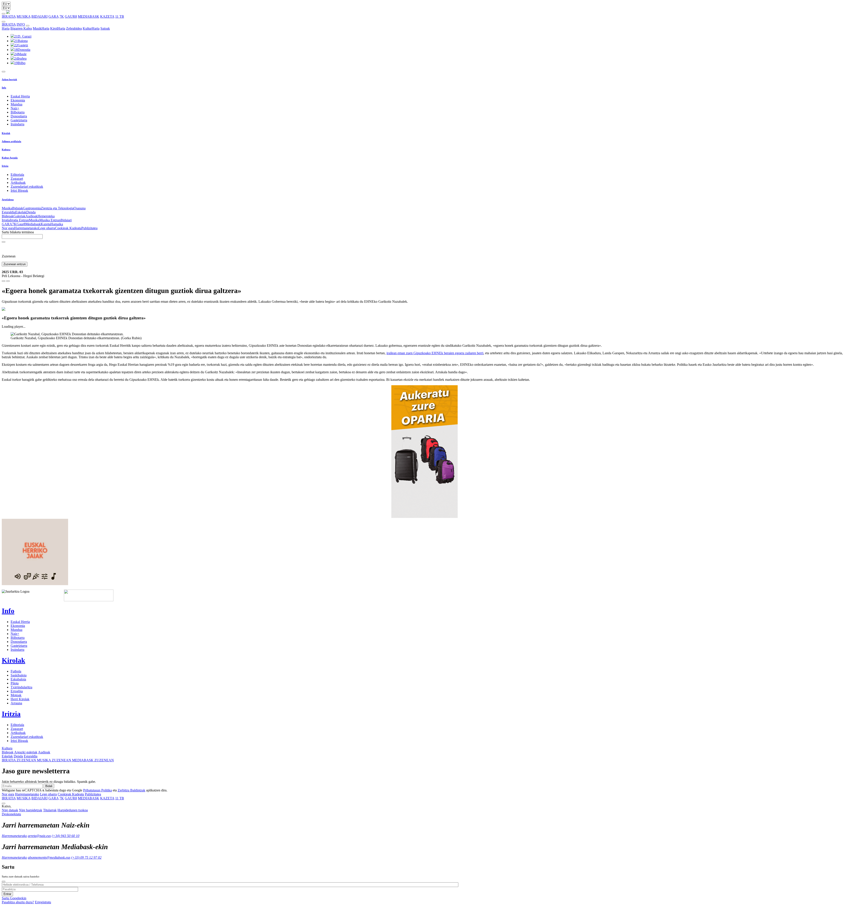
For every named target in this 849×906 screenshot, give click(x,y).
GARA (53, 16)
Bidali (48, 786)
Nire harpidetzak (30, 810)
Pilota (15, 683)
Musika (7, 208)
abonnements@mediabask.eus (49, 857)
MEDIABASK (88, 16)
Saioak (105, 28)
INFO (21, 24)
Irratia (6, 220)
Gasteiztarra (19, 120)
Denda (31, 212)
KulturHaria (91, 28)
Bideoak (7, 216)
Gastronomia (32, 208)
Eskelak (20, 212)
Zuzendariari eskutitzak (27, 186)
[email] (8, 281)
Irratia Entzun (19, 220)
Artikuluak (18, 182)
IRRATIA (9, 16)
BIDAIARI (39, 16)
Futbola (16, 671)
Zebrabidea (74, 28)
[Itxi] (3, 881)
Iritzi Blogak (19, 190)
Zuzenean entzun (15, 264)
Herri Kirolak (20, 699)
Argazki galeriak (25, 752)
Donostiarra (19, 116)
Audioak (31, 216)
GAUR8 (71, 16)
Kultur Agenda (10, 157)
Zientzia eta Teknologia (57, 208)
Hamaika (56, 224)
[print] (3, 281)
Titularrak (50, 810)
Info (4, 87)
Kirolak (6, 133)
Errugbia (17, 691)
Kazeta (45, 224)
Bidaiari (66, 220)
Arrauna (16, 703)
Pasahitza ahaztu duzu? (18, 902)
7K (61, 16)
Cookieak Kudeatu (68, 228)
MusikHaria (41, 28)
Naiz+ (15, 108)
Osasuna (80, 208)
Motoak (16, 695)
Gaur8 (21, 224)
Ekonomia (18, 100)
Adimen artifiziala (11, 141)
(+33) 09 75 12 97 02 (86, 857)
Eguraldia (8, 212)
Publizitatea (89, 228)
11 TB (119, 16)
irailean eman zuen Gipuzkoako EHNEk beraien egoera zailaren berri (434, 353)
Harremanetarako (26, 228)
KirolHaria (57, 28)
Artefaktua (8, 199)
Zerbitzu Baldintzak (131, 790)
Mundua (16, 104)
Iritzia (5, 166)
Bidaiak (17, 208)
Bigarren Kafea (21, 28)
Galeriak (19, 216)
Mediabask (33, 224)
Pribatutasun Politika (97, 790)
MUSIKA (24, 16)
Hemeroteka (46, 216)
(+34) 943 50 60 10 (65, 836)
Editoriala (17, 174)
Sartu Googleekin (14, 898)
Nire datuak (10, 810)
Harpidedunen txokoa (72, 810)
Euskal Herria (20, 96)
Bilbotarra (18, 112)
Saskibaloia (19, 675)
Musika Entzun (50, 220)
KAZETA (107, 16)
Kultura (6, 149)
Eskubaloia (18, 679)
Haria (6, 28)
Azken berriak (9, 79)
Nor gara (8, 228)
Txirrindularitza (21, 687)
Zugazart (17, 178)
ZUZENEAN (19, 760)
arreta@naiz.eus (39, 836)
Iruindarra (17, 124)
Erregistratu (43, 902)
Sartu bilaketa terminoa (18, 232)
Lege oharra (46, 228)
